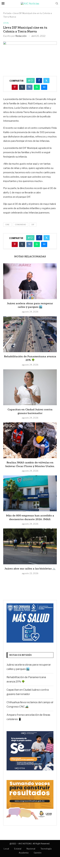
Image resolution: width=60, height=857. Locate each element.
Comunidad (20, 224)
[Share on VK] (29, 87)
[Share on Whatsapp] (37, 87)
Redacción (21, 36)
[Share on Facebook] (39, 80)
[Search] (56, 3)
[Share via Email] (44, 87)
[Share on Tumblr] (22, 87)
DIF (33, 224)
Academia (23, 852)
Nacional (31, 848)
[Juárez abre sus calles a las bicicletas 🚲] (30, 546)
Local (6, 848)
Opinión (37, 852)
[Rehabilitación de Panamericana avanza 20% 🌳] (30, 334)
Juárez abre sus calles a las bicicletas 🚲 (30, 568)
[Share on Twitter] (46, 80)
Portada (7, 13)
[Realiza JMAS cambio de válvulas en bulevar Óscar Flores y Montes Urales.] (30, 440)
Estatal (17, 848)
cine (7, 224)
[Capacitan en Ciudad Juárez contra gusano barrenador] (30, 387)
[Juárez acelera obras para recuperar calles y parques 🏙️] (30, 281)
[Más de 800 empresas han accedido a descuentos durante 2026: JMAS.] (30, 493)
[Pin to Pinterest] (15, 87)
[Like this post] (32, 80)
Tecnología (46, 848)
